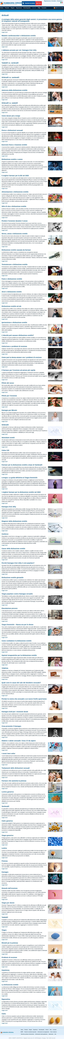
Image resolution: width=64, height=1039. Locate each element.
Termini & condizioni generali (30, 1031)
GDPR (22, 1031)
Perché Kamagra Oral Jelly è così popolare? (18, 563)
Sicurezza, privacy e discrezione (27, 1034)
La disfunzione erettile (10, 985)
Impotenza (5, 970)
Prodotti (7, 7)
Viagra (4, 930)
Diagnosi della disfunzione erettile (14, 521)
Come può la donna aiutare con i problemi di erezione (22, 357)
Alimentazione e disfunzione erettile (15, 192)
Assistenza (59, 1)
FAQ (39, 7)
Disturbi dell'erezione (9, 888)
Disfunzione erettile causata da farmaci (16, 250)
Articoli (34, 7)
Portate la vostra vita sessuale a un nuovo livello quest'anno (24, 699)
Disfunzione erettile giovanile (12, 577)
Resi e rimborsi (53, 1031)
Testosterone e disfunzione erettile (14, 264)
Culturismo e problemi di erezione (14, 346)
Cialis (4, 1014)
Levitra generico (8, 792)
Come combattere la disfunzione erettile (16, 641)
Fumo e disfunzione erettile (12, 279)
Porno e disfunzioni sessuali (12, 130)
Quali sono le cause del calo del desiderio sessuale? (21, 683)
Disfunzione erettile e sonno (12, 159)
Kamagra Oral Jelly (9, 507)
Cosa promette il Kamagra (11, 726)
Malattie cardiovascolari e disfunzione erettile (19, 35)
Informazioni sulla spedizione (41, 1034)
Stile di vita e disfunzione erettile (14, 206)
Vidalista (5, 668)
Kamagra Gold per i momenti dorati (15, 711)
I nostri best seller (8, 753)
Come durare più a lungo (11, 116)
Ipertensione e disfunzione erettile (14, 322)
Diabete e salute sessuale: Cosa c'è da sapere (19, 741)
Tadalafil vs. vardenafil (10, 63)
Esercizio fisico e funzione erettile (14, 145)
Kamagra (5, 872)
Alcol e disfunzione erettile (12, 292)
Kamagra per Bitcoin (9, 410)
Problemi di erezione (9, 957)
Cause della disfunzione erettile (13, 548)
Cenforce (5, 534)
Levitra (4, 848)
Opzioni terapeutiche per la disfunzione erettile (19, 655)
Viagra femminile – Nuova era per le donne (17, 624)
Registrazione (47, 1)
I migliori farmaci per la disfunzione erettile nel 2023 (21, 492)
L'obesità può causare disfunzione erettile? (18, 335)
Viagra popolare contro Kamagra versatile (17, 594)
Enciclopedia (26, 7)
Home (1, 7)
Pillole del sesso (8, 383)
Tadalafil (5, 917)
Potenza (5, 861)
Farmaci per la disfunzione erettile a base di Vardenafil (22, 465)
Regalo (13, 7)
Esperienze (19, 7)
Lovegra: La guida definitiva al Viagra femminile (19, 477)
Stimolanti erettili (8, 437)
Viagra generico (7, 835)
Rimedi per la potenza (10, 943)
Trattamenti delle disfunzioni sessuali (16, 768)
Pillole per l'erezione (9, 396)
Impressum (51, 1034)
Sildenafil (5, 425)
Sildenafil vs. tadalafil (10, 103)
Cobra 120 (5, 450)
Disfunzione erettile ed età (11, 306)
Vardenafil (5, 806)
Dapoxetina (6, 999)
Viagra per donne (8, 903)
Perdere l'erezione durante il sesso (14, 221)
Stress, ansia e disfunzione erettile (14, 233)
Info (55, 1034)
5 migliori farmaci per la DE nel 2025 (15, 175)
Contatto (44, 7)
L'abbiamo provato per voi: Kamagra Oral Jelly (19, 50)
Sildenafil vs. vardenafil (10, 77)
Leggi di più (4, 32)
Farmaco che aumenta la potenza (14, 781)
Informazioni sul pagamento (43, 1031)
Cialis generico (7, 821)
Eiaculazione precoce (9, 608)
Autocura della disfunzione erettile (14, 90)
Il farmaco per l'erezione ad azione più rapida (18, 370)
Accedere (54, 1)
